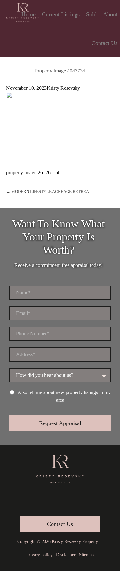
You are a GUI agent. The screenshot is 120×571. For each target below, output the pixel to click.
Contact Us (104, 43)
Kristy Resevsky (63, 88)
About (110, 14)
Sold (91, 14)
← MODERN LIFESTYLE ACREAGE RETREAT (48, 191)
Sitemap (86, 554)
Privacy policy (39, 554)
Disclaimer (66, 554)
